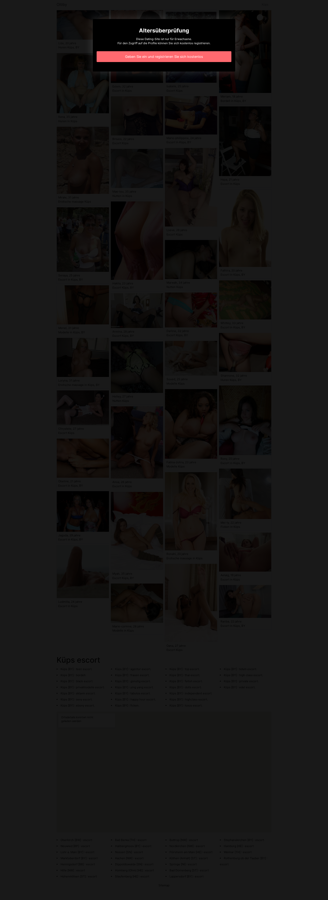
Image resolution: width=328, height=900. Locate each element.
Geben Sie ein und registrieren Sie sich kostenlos (164, 57)
